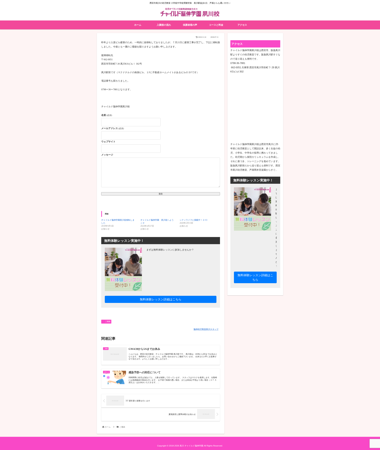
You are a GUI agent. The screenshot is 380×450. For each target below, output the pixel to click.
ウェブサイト (108, 141)
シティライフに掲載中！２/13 (193, 220)
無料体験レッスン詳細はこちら (160, 299)
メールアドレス (112, 128)
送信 (161, 194)
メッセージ (107, 154)
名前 (106, 115)
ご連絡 (107, 321)
